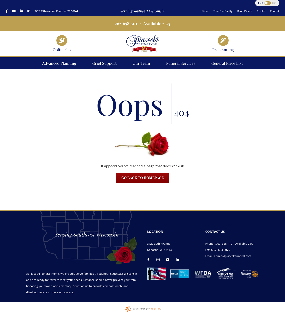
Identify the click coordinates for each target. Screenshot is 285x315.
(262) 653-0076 (220, 250)
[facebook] (148, 259)
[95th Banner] (142, 36)
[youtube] (168, 259)
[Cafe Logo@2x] (156, 269)
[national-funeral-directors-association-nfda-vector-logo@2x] (179, 271)
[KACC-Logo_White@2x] (226, 270)
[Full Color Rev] (249, 271)
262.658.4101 (127, 23)
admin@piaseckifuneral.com (232, 256)
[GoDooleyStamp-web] (142, 305)
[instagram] (158, 259)
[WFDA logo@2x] (203, 269)
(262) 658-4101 (224, 243)
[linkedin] (177, 259)
